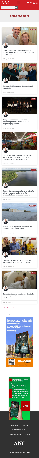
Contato (27, 434)
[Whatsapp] (37, 3)
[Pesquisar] (16, 7)
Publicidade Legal (15, 434)
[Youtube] (28, 3)
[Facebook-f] (31, 3)
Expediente (14, 425)
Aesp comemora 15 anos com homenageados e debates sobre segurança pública (16, 122)
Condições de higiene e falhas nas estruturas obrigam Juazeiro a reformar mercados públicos (17, 157)
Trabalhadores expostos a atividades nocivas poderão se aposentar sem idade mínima (19, 296)
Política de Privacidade (19, 430)
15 (13, 308)
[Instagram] (34, 3)
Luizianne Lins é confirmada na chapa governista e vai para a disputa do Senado (19, 52)
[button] (18, 2)
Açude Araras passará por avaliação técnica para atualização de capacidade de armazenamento (18, 193)
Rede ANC (25, 425)
